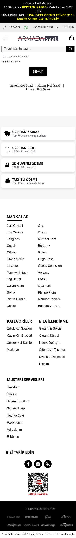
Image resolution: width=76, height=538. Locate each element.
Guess (42, 252)
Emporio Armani (49, 305)
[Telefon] (48, 464)
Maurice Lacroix (49, 299)
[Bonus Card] (14, 517)
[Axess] (65, 517)
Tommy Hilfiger (17, 272)
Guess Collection (50, 265)
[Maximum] (14, 525)
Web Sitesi (10, 534)
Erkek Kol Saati (21, 85)
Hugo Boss (45, 259)
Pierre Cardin (16, 299)
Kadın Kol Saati (48, 85)
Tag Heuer (14, 279)
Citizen (12, 252)
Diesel (11, 305)
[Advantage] (48, 525)
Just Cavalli (15, 225)
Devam (38, 71)
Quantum (44, 285)
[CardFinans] (31, 525)
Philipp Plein (47, 292)
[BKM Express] (65, 525)
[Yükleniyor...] (71, 38)
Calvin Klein (15, 285)
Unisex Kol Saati (38, 89)
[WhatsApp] (26, 27)
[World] (31, 517)
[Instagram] (38, 464)
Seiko (11, 292)
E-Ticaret (41, 534)
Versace (43, 272)
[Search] (70, 49)
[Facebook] (28, 464)
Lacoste (12, 265)
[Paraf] (48, 517)
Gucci (11, 245)
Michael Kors (47, 239)
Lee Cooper (15, 232)
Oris (41, 225)
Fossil (42, 279)
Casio (42, 232)
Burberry (44, 245)
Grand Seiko (15, 259)
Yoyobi (20, 534)
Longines (13, 239)
